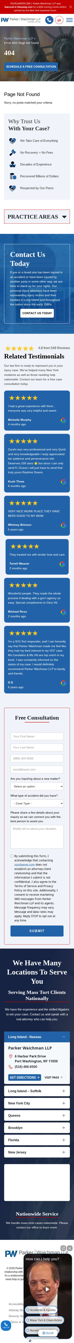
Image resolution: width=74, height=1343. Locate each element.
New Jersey (17, 1152)
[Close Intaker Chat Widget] (70, 1248)
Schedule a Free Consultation (31, 66)
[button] (59, 20)
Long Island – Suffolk (24, 1091)
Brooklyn (15, 1128)
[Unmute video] (48, 1289)
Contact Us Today (37, 313)
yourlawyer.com (24, 864)
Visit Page (52, 1077)
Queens (14, 1115)
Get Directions (23, 1077)
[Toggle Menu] (69, 20)
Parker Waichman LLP (18, 38)
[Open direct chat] (63, 1248)
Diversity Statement (20, 1316)
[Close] (71, 7)
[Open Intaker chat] (30, 1341)
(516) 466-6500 (26, 1066)
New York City (19, 1103)
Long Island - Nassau (24, 1037)
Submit (37, 931)
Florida (13, 1140)
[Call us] (49, 20)
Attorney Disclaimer (20, 1310)
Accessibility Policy (20, 1304)
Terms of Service (20, 1322)
